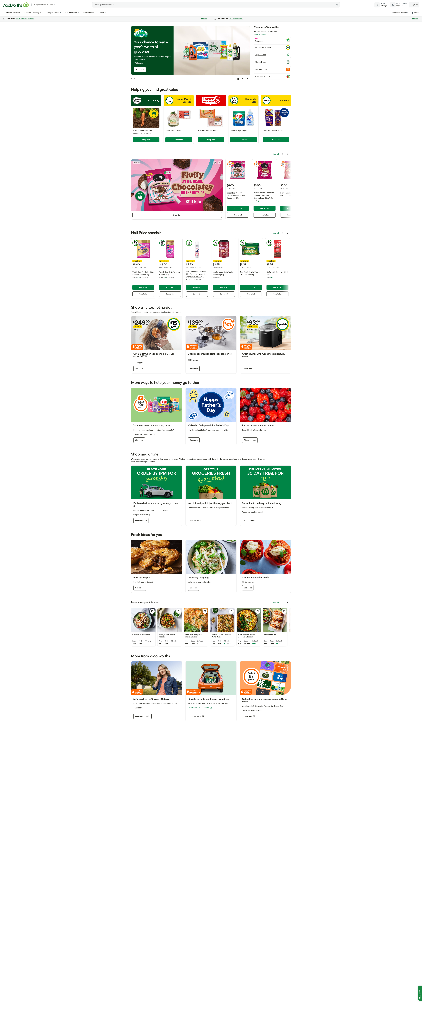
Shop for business (399, 13)
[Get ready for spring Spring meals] (211, 557)
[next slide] (247, 79)
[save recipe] (152, 611)
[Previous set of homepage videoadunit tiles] (282, 154)
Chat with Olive (420, 993)
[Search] (337, 4)
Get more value (71, 13)
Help (102, 13)
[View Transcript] (214, 162)
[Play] (219, 162)
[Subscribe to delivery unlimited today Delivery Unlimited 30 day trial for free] (265, 482)
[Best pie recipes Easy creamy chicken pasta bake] (156, 557)
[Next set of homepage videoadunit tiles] (287, 154)
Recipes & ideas (53, 13)
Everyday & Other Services (43, 5)
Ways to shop (88, 13)
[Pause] (238, 79)
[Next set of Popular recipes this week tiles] (287, 602)
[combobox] (216, 4)
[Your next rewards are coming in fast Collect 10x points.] (156, 405)
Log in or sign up (267, 34)
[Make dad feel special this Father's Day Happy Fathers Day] (211, 405)
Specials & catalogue (33, 13)
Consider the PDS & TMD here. (198, 708)
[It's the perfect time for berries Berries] (265, 405)
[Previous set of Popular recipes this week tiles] (282, 602)
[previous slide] (242, 79)
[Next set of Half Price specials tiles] (287, 233)
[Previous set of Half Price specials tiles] (282, 233)
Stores (416, 13)
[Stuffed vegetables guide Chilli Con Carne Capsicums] (265, 557)
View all (276, 154)
